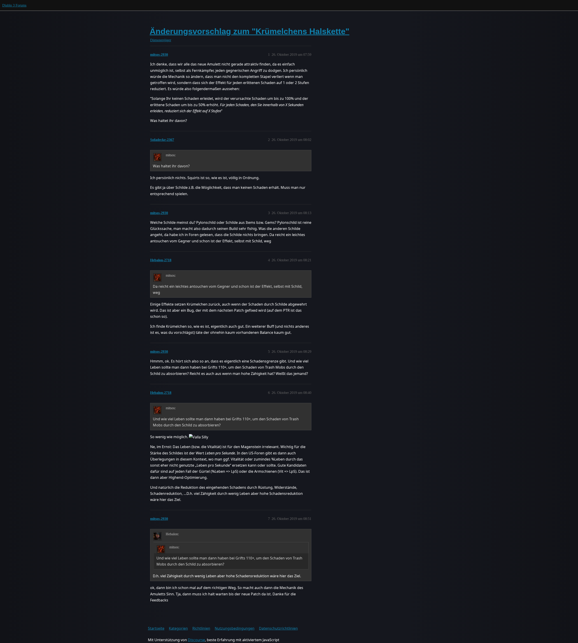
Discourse (196, 639)
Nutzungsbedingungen (234, 628)
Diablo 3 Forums (14, 5)
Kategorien (178, 628)
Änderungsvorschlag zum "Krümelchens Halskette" (249, 31)
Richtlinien (201, 628)
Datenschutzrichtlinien (278, 628)
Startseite (156, 628)
